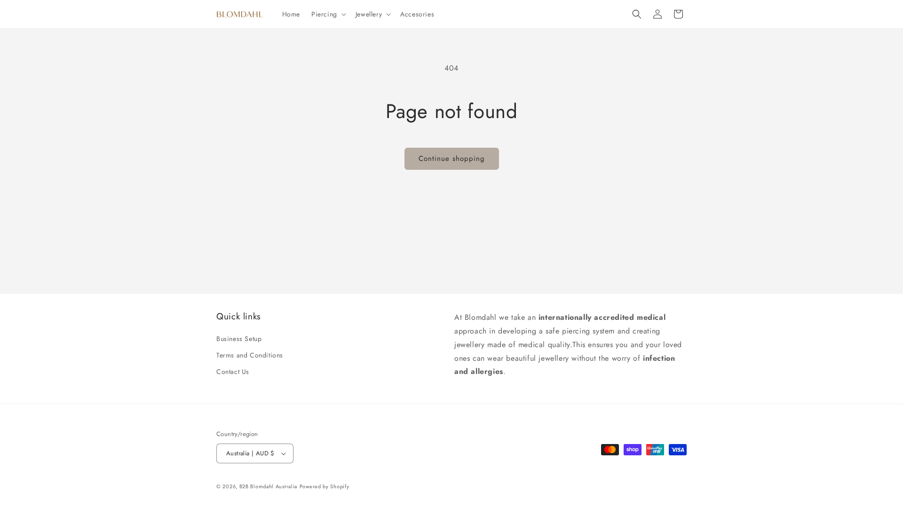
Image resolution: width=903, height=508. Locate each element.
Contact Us (232, 371)
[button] (328, 14)
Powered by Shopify (324, 486)
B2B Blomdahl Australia (268, 486)
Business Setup (238, 338)
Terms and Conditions (249, 355)
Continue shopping (452, 158)
